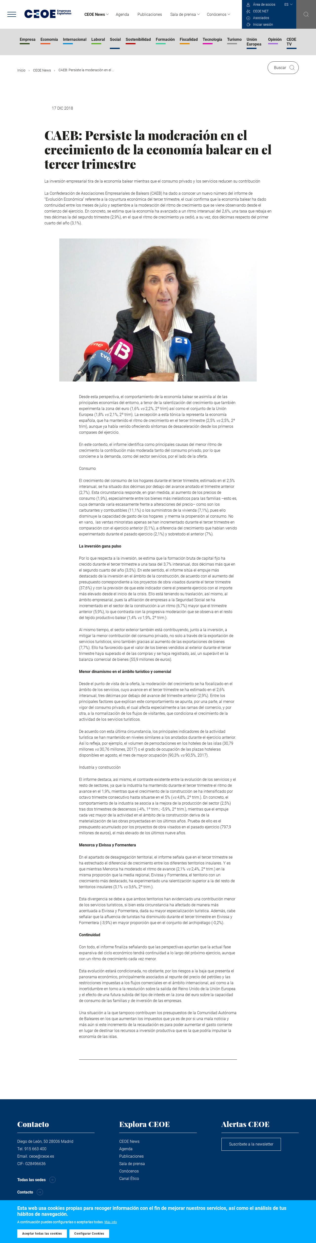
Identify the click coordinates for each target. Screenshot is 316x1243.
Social (115, 39)
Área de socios (264, 4)
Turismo (234, 39)
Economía (49, 39)
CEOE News (94, 14)
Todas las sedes (31, 1179)
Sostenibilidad (138, 39)
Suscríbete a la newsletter (251, 1144)
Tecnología (212, 39)
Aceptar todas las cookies (42, 1234)
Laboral (98, 39)
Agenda (122, 14)
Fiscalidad (189, 39)
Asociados (261, 18)
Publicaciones (150, 14)
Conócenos (216, 14)
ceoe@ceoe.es (41, 1156)
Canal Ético (129, 1178)
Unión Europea (254, 42)
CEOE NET (261, 11)
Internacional (74, 39)
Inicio (21, 70)
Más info (110, 1222)
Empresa (28, 39)
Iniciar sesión (263, 24)
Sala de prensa (183, 14)
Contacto (25, 1192)
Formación (165, 39)
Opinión (275, 39)
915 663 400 (35, 1149)
